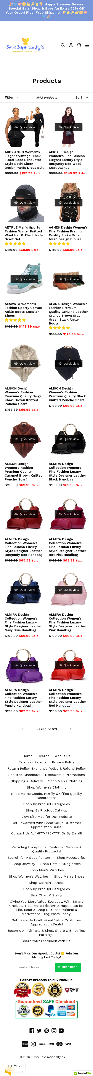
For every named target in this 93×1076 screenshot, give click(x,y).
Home (27, 756)
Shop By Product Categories (46, 804)
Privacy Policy (63, 762)
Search (44, 756)
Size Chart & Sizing (46, 895)
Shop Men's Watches (46, 870)
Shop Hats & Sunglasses (60, 864)
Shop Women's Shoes (46, 883)
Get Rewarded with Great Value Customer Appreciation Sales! (46, 825)
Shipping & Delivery (27, 781)
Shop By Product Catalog (46, 810)
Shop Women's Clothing (46, 787)
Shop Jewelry (24, 864)
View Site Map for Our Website (46, 817)
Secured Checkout (24, 775)
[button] (16, 244)
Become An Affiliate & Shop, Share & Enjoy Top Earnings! (46, 932)
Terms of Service (32, 762)
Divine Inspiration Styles (48, 1057)
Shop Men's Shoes (69, 876)
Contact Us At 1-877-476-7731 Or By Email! (46, 833)
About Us (63, 756)
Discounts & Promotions (65, 775)
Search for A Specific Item (29, 857)
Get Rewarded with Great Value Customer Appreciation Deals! (46, 922)
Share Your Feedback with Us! (46, 941)
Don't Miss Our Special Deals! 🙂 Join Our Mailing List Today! (46, 955)
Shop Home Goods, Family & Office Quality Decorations (46, 796)
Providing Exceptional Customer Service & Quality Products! (47, 849)
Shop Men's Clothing (65, 781)
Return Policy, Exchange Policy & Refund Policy (46, 768)
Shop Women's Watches (29, 876)
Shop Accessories (71, 857)
